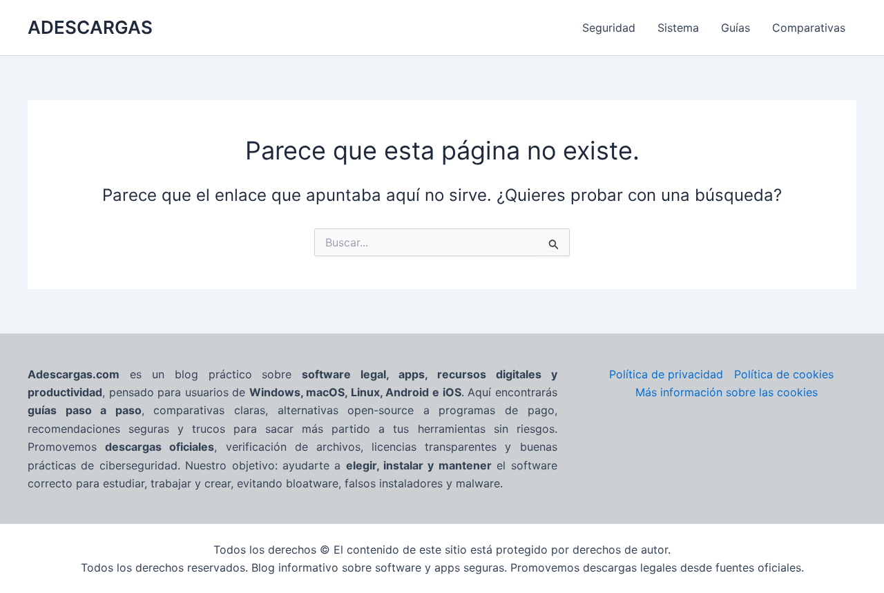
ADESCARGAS (90, 27)
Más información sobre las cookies (726, 392)
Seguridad (608, 28)
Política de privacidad (666, 374)
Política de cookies (784, 374)
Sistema (678, 28)
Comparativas (808, 28)
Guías (735, 28)
